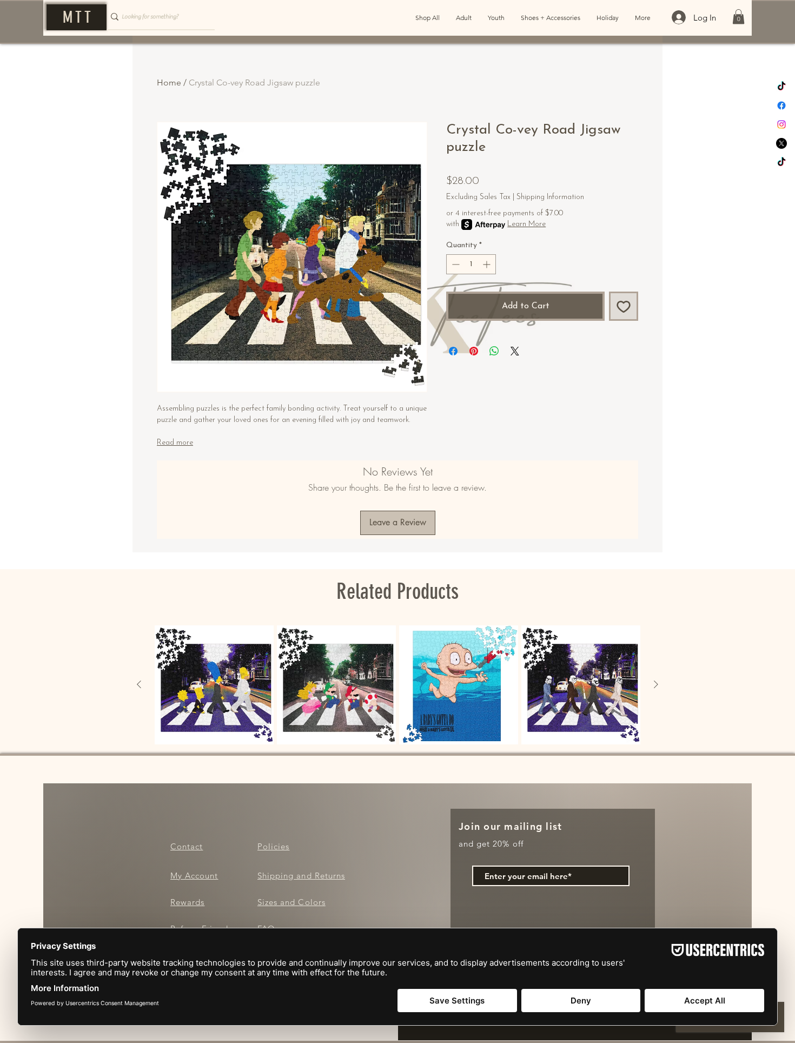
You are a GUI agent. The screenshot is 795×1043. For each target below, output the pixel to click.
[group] (397, 685)
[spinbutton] (471, 264)
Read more (175, 443)
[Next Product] (656, 684)
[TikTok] (781, 86)
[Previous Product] (138, 684)
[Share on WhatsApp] (494, 351)
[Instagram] (781, 124)
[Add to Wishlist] (623, 306)
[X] (781, 143)
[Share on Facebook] (453, 351)
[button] (738, 16)
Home (169, 82)
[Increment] (487, 264)
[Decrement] (454, 264)
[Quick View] (214, 684)
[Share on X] (514, 351)
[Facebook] (781, 105)
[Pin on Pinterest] (473, 351)
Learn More (526, 224)
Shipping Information (550, 197)
